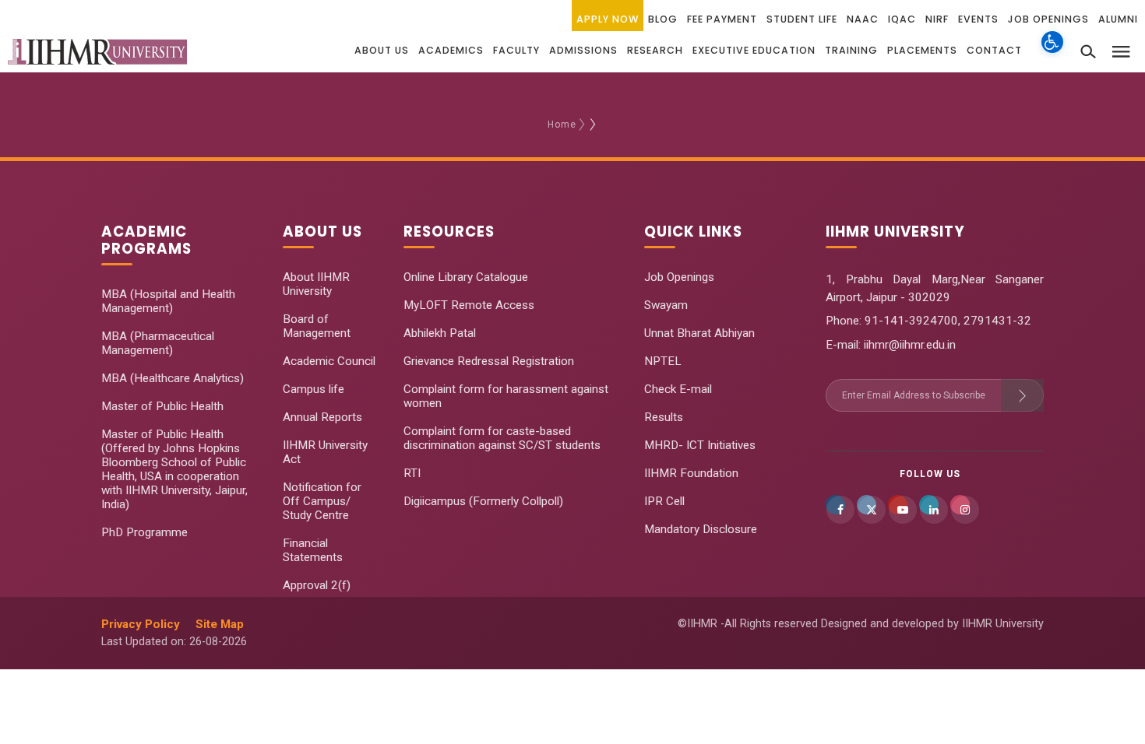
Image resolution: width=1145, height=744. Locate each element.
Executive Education (754, 50)
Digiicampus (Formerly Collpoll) (483, 501)
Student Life (801, 19)
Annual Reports (322, 417)
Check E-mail (678, 389)
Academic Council (329, 361)
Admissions (583, 50)
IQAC (902, 19)
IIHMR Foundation (691, 473)
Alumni (1118, 19)
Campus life (313, 389)
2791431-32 (997, 321)
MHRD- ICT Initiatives (700, 445)
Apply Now (607, 19)
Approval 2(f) (317, 585)
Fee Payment (722, 19)
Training (851, 50)
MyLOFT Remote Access (468, 305)
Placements (922, 50)
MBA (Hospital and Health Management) (168, 301)
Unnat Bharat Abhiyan (699, 333)
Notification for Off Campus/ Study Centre (322, 501)
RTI (412, 473)
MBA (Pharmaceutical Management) (157, 343)
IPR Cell (664, 501)
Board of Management (317, 326)
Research (655, 50)
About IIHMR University (316, 284)
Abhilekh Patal (439, 333)
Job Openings (1048, 19)
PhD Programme (144, 532)
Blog (663, 19)
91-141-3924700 (909, 321)
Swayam (666, 305)
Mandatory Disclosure (700, 529)
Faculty (516, 50)
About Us (381, 50)
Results (663, 417)
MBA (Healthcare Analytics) (172, 378)
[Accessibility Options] (1052, 51)
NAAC (863, 19)
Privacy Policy (140, 624)
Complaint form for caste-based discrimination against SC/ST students (502, 438)
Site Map (220, 624)
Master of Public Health (162, 406)
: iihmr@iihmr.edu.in (907, 345)
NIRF (937, 19)
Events (978, 19)
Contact (994, 50)
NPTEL (663, 361)
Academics (451, 50)
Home (562, 124)
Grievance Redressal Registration (488, 361)
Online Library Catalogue (465, 277)
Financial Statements (313, 550)
